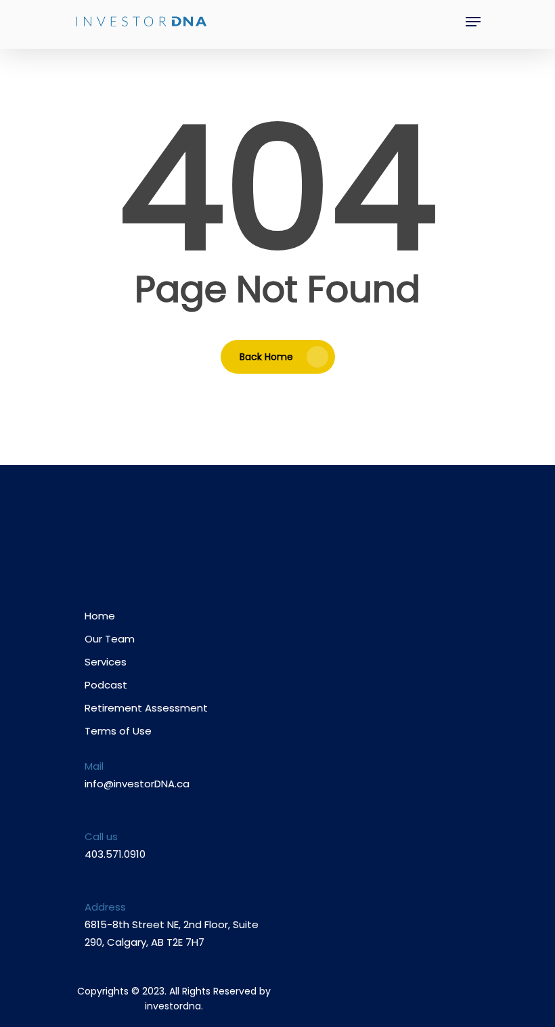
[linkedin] (208, 535)
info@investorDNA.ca (137, 784)
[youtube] (182, 535)
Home (100, 616)
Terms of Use (118, 731)
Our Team (110, 639)
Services (106, 662)
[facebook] (156, 535)
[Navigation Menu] (473, 21)
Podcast (106, 685)
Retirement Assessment (146, 708)
